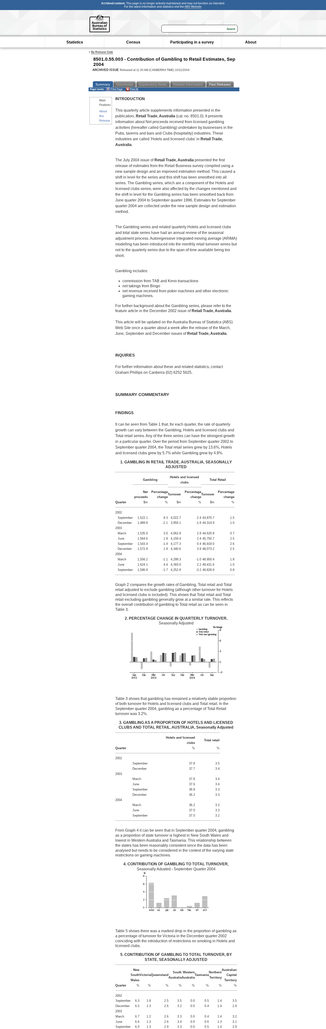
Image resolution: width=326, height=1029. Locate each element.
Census (133, 42)
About (250, 42)
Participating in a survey (192, 42)
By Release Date (102, 52)
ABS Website (192, 6)
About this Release (104, 116)
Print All (134, 89)
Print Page (116, 89)
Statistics (74, 42)
